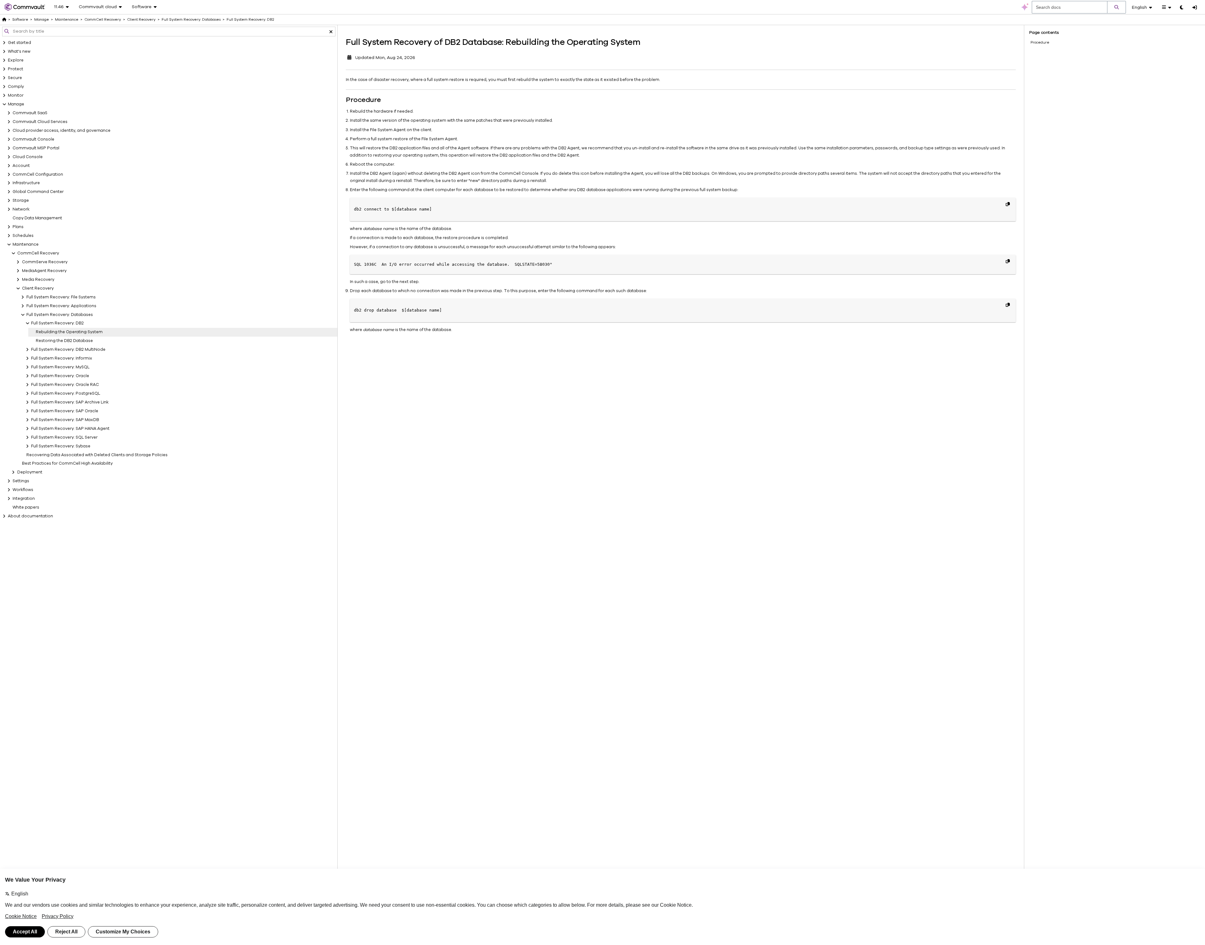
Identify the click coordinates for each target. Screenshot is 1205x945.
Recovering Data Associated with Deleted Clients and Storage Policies (97, 455)
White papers (26, 507)
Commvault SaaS (30, 113)
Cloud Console (28, 157)
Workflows (23, 490)
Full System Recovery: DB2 (57, 323)
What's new (19, 51)
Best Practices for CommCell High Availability (67, 463)
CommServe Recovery (44, 262)
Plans (18, 227)
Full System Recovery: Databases (59, 315)
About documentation (30, 516)
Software (20, 19)
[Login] (1194, 8)
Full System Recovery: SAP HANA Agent (70, 428)
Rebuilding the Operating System (69, 332)
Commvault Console (33, 139)
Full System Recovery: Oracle (60, 376)
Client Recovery (38, 288)
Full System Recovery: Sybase (60, 446)
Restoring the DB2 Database (64, 341)
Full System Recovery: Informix (61, 358)
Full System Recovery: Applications (61, 306)
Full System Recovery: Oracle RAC (65, 384)
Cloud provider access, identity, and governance (61, 130)
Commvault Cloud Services (40, 122)
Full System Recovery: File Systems (61, 297)
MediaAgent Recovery (44, 271)
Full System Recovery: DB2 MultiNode (68, 349)
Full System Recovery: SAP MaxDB (65, 420)
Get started (19, 42)
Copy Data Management (37, 218)
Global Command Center (38, 192)
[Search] (1116, 7)
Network (21, 209)
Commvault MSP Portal (36, 148)
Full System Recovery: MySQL (60, 367)
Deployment (29, 472)
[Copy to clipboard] (1008, 204)
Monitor (16, 95)
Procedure (1040, 42)
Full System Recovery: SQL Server (64, 437)
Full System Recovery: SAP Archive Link (70, 402)
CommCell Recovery (38, 253)
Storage (21, 200)
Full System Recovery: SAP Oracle (64, 411)
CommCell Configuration (38, 174)
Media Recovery (38, 279)
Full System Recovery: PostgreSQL (65, 393)
